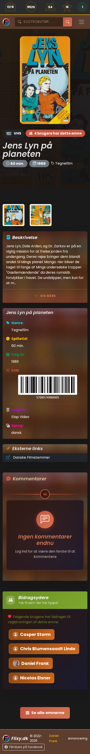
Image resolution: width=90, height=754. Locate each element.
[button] (82, 7)
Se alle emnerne (47, 712)
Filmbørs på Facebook (26, 747)
